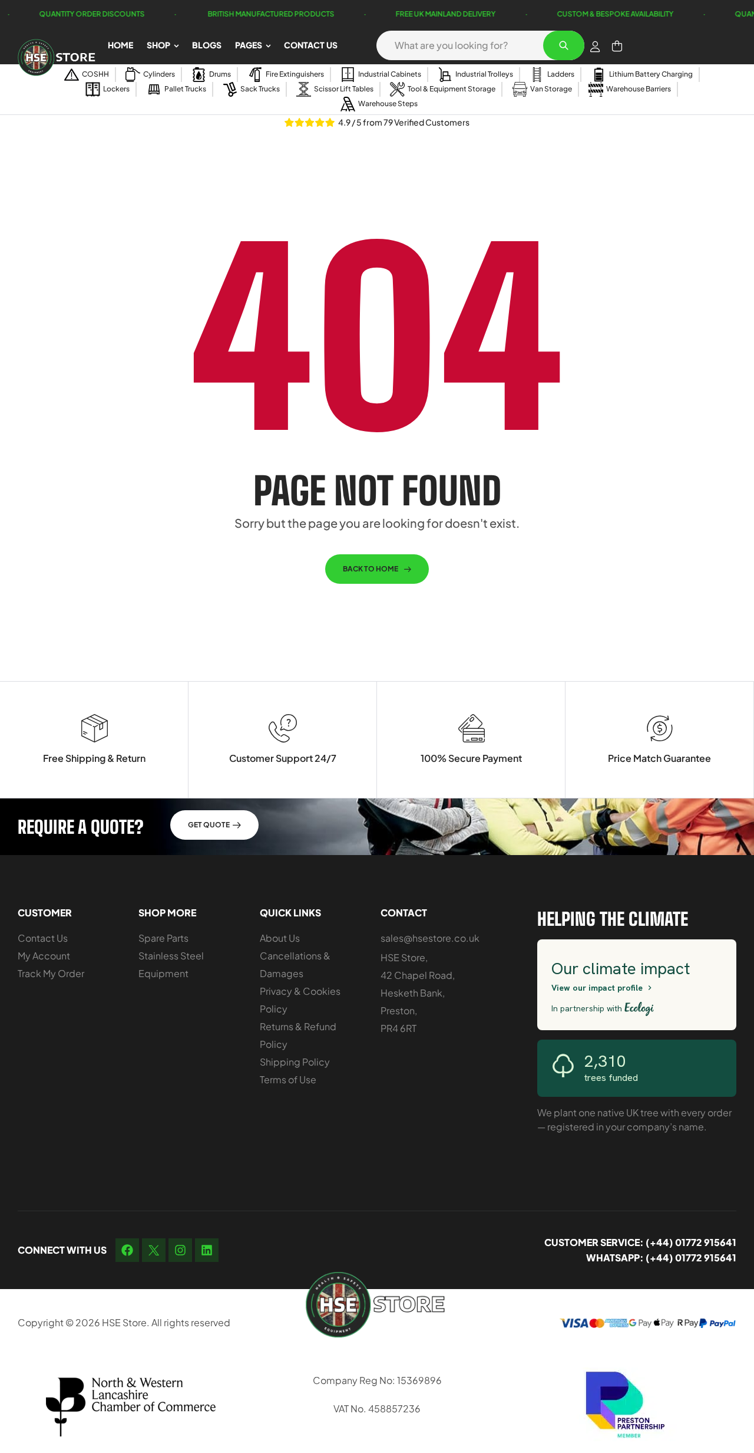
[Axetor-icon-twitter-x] (154, 1250)
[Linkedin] (207, 1250)
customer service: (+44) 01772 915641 (640, 1242)
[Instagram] (180, 1250)
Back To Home (370, 568)
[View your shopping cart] (617, 46)
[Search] (563, 45)
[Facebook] (127, 1250)
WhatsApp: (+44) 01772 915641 (661, 1257)
